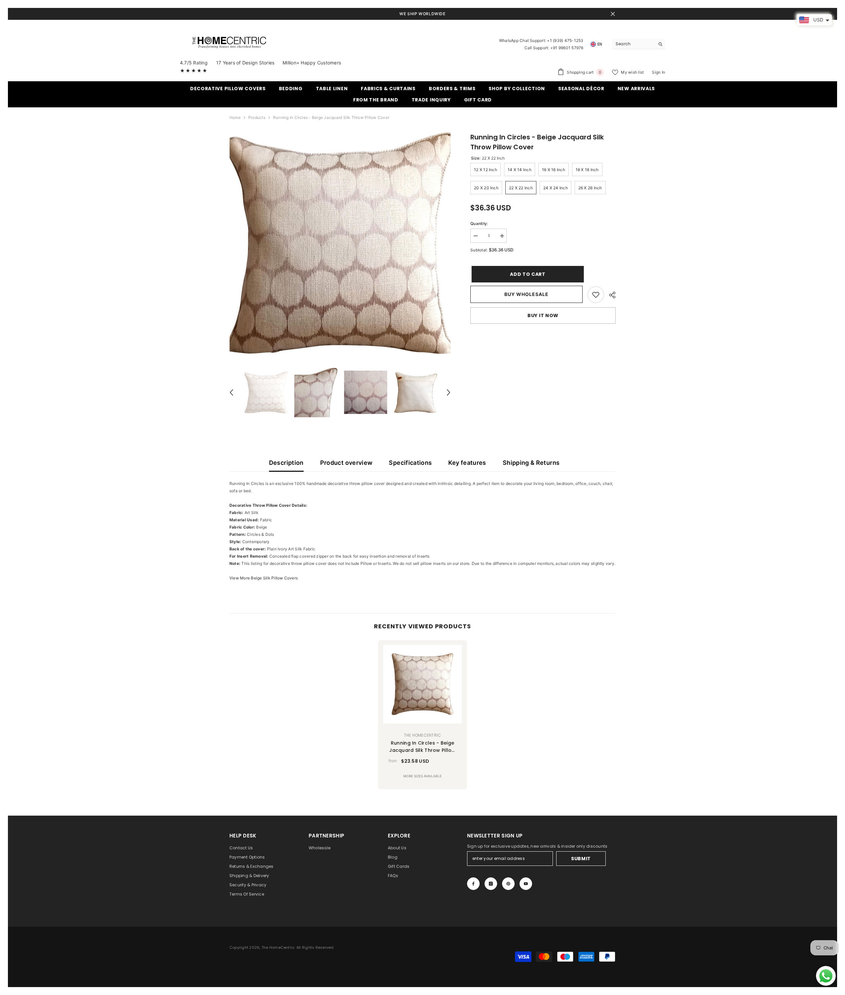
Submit (581, 858)
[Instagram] (491, 883)
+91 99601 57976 (567, 47)
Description (286, 462)
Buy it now (542, 315)
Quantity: (479, 223)
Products (256, 117)
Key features (467, 462)
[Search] (638, 44)
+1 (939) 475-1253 (565, 40)
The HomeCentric (422, 735)
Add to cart (526, 274)
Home (235, 117)
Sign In (658, 72)
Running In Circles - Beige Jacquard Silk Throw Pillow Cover (422, 747)
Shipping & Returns (531, 462)
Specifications (410, 462)
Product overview (346, 462)
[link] (596, 294)
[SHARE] (610, 295)
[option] (340, 243)
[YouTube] (526, 883)
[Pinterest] (508, 883)
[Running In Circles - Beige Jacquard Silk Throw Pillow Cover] (422, 684)
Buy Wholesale (526, 294)
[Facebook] (473, 883)
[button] (231, 392)
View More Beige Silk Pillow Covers (263, 577)
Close (613, 14)
